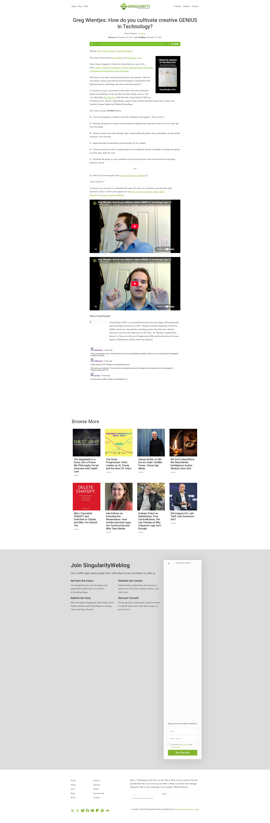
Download (120, 51)
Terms (178, 809)
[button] (182, 753)
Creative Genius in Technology (133, 175)
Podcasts (142, 33)
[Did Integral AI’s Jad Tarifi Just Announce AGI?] (183, 509)
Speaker (186, 6)
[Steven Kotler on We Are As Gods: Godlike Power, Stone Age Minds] (151, 453)
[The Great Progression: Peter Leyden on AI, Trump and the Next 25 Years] (119, 453)
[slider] (176, 44)
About (74, 6)
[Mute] (172, 44)
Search (164, 794)
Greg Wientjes (117, 58)
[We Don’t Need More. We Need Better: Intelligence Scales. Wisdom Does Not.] (183, 453)
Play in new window (106, 51)
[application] (135, 44)
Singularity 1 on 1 (134, 58)
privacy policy (175, 747)
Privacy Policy (194, 809)
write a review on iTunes (141, 191)
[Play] (92, 44)
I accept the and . (181, 746)
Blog (80, 6)
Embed (129, 51)
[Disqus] (135, 372)
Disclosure (184, 809)
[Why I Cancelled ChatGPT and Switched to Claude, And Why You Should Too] (86, 509)
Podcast (177, 6)
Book (86, 6)
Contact (195, 6)
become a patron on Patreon (112, 195)
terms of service (184, 744)
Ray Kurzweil (110, 97)
